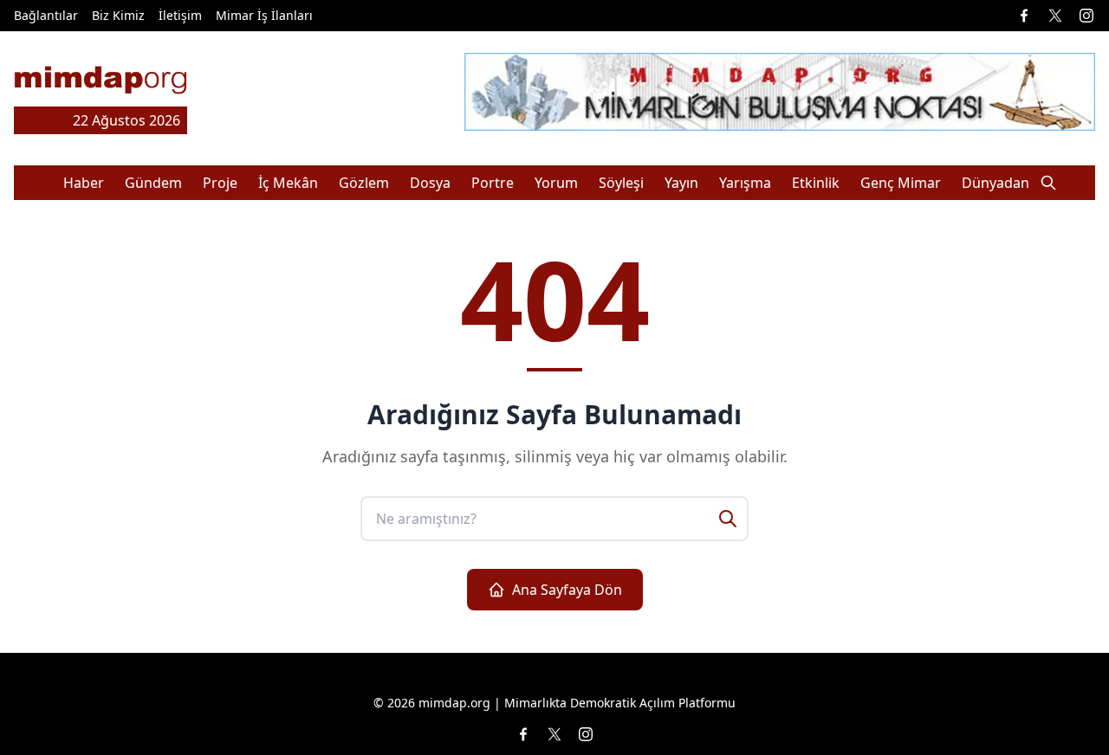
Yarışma (745, 182)
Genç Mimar (900, 182)
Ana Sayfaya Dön (567, 589)
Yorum (556, 182)
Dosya (430, 182)
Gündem (153, 182)
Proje (220, 182)
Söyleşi (621, 182)
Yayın (681, 182)
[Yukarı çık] (1060, 706)
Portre (492, 182)
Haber (83, 182)
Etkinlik (816, 182)
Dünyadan (995, 182)
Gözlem (364, 182)
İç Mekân (288, 182)
